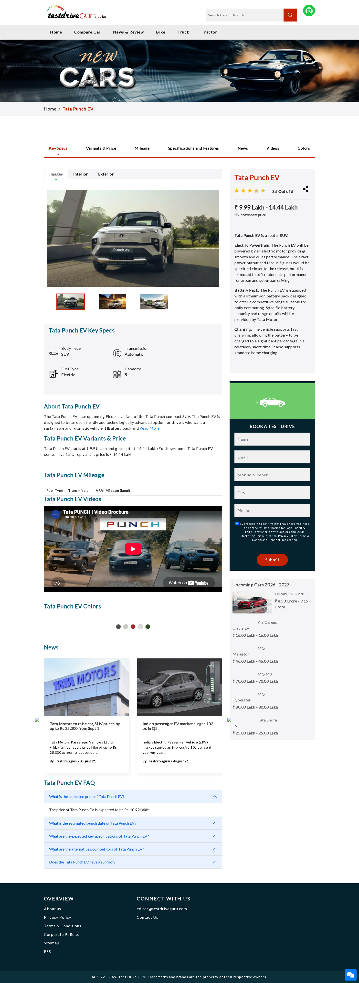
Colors (304, 148)
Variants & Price (101, 148)
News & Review (128, 32)
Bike (160, 32)
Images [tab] (56, 174)
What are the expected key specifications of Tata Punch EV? (99, 836)
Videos (272, 148)
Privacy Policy (57, 917)
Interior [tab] (80, 174)
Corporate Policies (62, 934)
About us (52, 908)
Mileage (142, 148)
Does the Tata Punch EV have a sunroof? (82, 862)
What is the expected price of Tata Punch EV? (87, 796)
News (243, 148)
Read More (150, 428)
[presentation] (37, 719)
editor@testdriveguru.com (162, 908)
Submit (272, 559)
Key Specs (58, 148)
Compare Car (87, 32)
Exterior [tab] (106, 174)
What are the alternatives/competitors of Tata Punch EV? (96, 849)
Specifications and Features (193, 148)
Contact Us (147, 917)
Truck (184, 32)
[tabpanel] (133, 243)
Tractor (209, 32)
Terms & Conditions (62, 925)
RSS (47, 951)
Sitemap (51, 942)
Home (56, 32)
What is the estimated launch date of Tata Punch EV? (92, 823)
